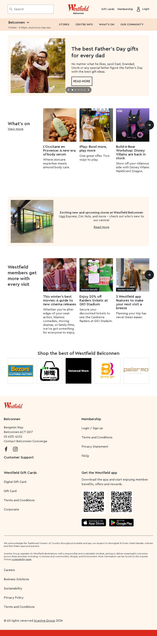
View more (15, 129)
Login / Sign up (92, 428)
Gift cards (107, 9)
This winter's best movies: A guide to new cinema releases (59, 300)
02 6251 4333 (13, 436)
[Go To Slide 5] (84, 90)
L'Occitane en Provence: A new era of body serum (59, 150)
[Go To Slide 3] (78, 90)
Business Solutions (16, 579)
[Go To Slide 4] (81, 90)
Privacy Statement (95, 446)
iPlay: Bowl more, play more (93, 148)
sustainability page (21, 559)
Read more (81, 81)
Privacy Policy (14, 597)
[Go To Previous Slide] (68, 90)
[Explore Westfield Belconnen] (79, 9)
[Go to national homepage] (13, 404)
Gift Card (10, 491)
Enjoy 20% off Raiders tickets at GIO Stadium (93, 300)
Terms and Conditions (97, 437)
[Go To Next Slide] (88, 90)
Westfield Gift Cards (20, 472)
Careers (9, 570)
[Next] (149, 125)
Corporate (11, 509)
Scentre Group (44, 620)
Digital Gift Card (15, 481)
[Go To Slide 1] (72, 90)
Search (19, 9)
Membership (125, 9)
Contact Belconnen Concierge (25, 441)
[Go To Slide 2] (75, 90)
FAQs (85, 455)
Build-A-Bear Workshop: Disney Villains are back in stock (131, 152)
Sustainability (13, 588)
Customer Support (19, 457)
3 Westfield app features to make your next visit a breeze (129, 302)
